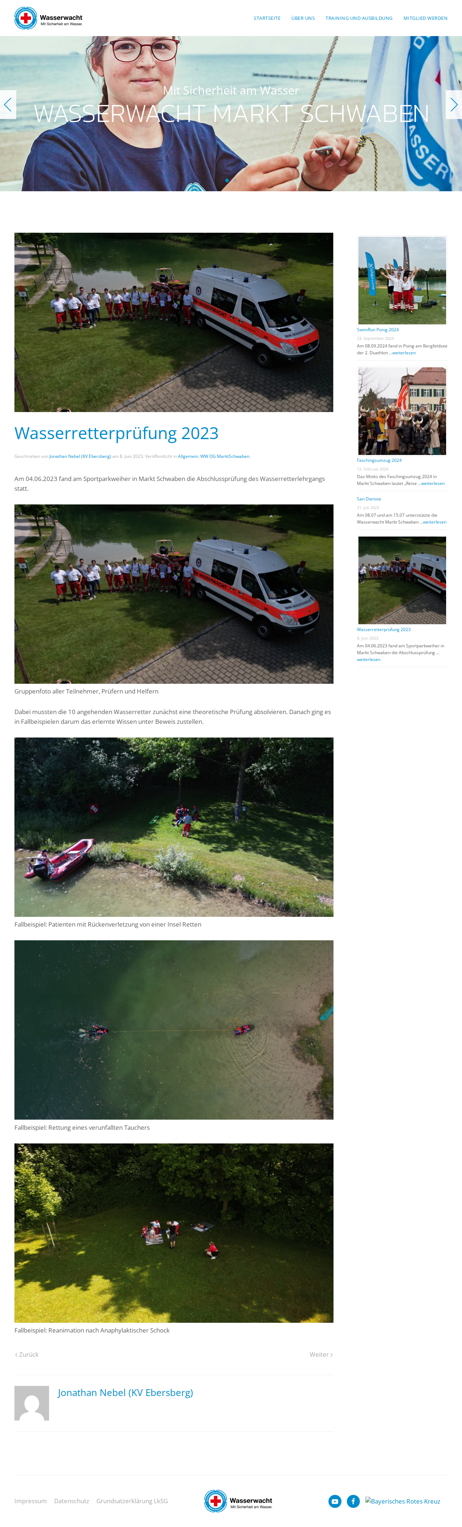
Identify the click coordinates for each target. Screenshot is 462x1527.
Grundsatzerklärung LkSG (132, 1501)
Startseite (267, 18)
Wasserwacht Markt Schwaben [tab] (227, 180)
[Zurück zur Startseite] (48, 18)
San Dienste (369, 499)
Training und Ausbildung (359, 18)
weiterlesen (404, 353)
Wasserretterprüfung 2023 (384, 629)
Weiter (319, 1354)
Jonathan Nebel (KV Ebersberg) (80, 456)
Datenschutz (71, 1501)
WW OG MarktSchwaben (224, 456)
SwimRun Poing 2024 (378, 330)
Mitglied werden (426, 18)
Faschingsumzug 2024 (379, 460)
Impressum (30, 1501)
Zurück (29, 1354)
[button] (8, 104)
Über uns (303, 18)
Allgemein (188, 456)
